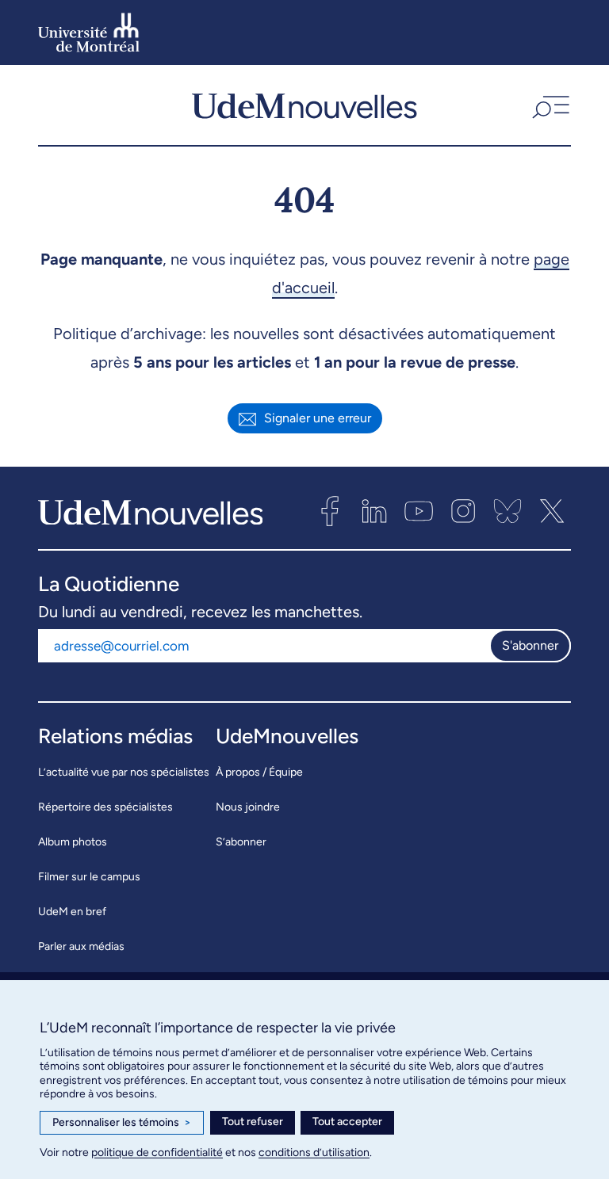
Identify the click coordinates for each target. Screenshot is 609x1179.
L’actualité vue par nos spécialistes (123, 772)
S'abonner (530, 645)
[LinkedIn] (374, 511)
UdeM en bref (72, 911)
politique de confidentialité (157, 1152)
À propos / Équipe (259, 772)
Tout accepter (347, 1121)
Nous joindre (248, 807)
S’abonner (241, 842)
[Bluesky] (507, 511)
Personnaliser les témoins (121, 1122)
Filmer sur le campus (89, 876)
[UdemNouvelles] (304, 105)
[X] (552, 511)
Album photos (72, 842)
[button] (549, 105)
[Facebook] (330, 511)
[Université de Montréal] (89, 32)
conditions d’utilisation (314, 1152)
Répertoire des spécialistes (105, 807)
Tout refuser (252, 1121)
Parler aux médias (81, 946)
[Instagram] (463, 511)
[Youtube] (419, 511)
